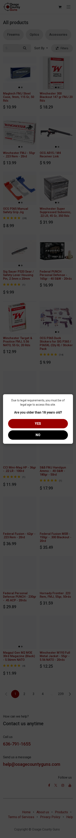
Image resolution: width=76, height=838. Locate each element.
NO (38, 435)
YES (38, 423)
